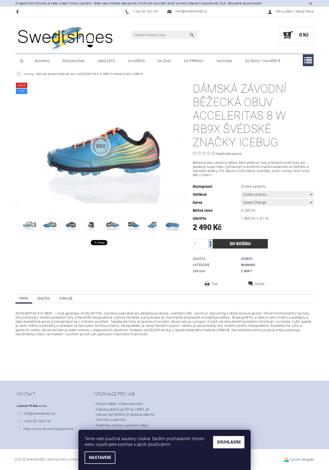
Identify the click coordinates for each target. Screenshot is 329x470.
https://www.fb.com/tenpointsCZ (48, 429)
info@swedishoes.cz (39, 413)
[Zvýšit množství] (210, 241)
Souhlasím (229, 442)
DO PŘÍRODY (194, 61)
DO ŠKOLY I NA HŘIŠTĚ (262, 61)
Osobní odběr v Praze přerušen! (119, 404)
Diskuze (66, 298)
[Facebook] (18, 12)
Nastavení (100, 457)
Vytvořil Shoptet (302, 460)
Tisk (214, 284)
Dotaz (260, 284)
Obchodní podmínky (111, 420)
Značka (44, 298)
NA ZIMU (164, 61)
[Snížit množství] (210, 246)
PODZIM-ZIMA (73, 61)
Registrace (305, 11)
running (42, 61)
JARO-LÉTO (106, 61)
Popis (24, 298)
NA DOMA (224, 61)
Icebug (246, 259)
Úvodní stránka (21, 61)
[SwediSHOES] (65, 38)
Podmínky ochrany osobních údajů (122, 425)
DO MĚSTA (136, 61)
